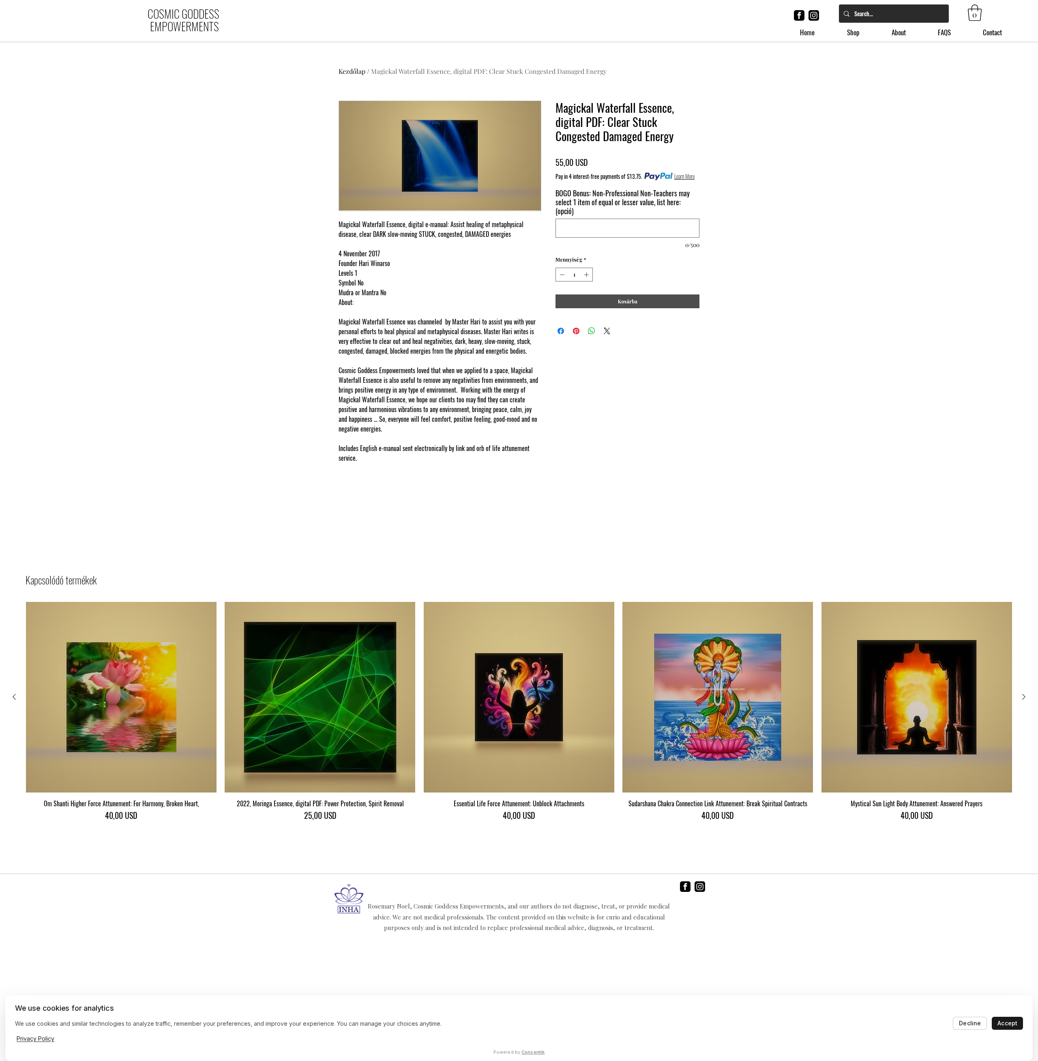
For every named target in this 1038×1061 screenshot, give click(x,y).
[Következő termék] (1024, 697)
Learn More (684, 176)
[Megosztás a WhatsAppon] (591, 331)
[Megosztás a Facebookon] (561, 331)
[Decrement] (561, 274)
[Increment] (587, 274)
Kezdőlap (352, 71)
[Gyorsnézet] (121, 697)
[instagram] (814, 15)
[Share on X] (607, 331)
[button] (975, 12)
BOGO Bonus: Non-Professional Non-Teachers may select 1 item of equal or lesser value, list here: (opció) (622, 202)
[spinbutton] (574, 274)
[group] (519, 715)
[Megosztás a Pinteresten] (576, 331)
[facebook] (799, 15)
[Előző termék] (14, 697)
